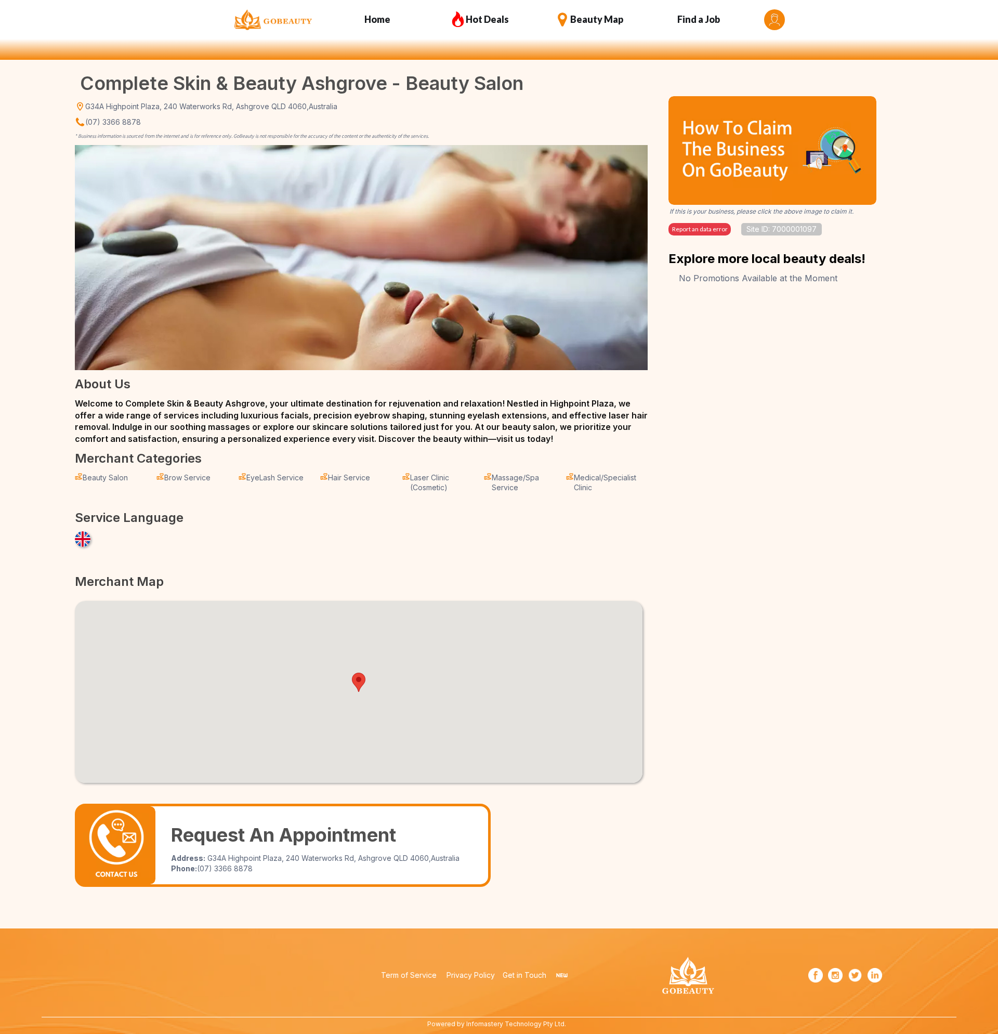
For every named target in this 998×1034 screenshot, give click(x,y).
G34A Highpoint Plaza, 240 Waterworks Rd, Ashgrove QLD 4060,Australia (211, 106)
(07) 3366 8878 (113, 121)
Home (377, 19)
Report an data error (700, 229)
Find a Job (698, 19)
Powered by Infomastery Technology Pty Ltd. (496, 1024)
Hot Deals (487, 19)
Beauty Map (596, 19)
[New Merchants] (562, 975)
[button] (358, 682)
